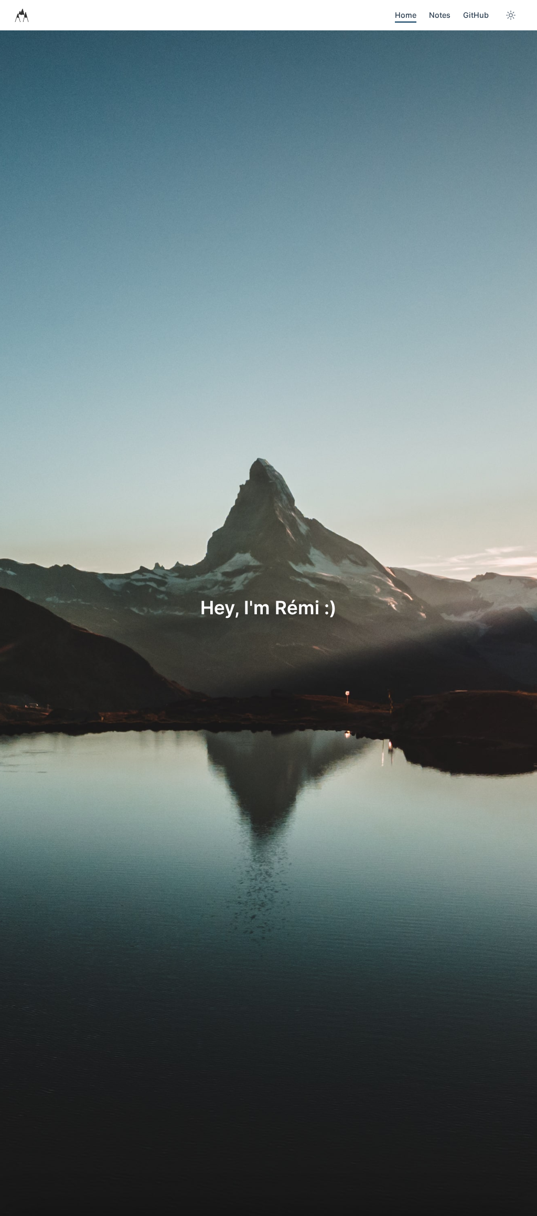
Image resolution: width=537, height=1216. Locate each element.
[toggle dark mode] (510, 15)
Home (405, 14)
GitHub (476, 14)
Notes (439, 14)
